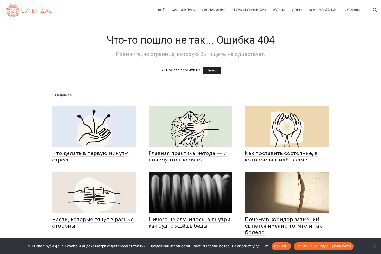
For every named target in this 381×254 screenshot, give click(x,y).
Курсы (279, 10)
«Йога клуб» (183, 10)
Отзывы (352, 10)
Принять (281, 246)
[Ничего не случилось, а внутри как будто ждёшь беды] (190, 192)
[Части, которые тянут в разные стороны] (94, 192)
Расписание (214, 10)
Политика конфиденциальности (323, 246)
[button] (375, 10)
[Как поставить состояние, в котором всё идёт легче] (287, 126)
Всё (161, 10)
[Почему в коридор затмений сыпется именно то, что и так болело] (287, 192)
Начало (212, 70)
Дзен (297, 10)
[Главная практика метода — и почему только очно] (190, 126)
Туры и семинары (249, 10)
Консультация (323, 10)
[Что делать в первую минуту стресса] (94, 126)
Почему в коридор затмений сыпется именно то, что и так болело (283, 226)
